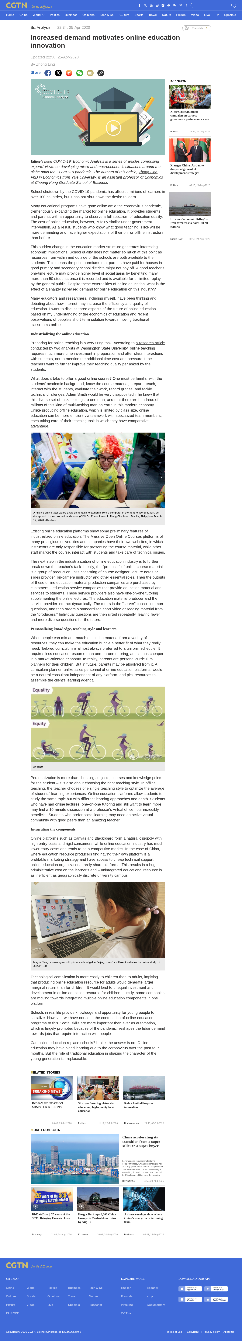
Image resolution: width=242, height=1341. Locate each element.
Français (127, 1296)
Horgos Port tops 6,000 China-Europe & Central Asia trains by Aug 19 (97, 1218)
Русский (127, 1305)
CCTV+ (126, 1313)
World (37, 15)
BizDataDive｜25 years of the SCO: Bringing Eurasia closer (51, 1216)
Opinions (88, 15)
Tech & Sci (107, 15)
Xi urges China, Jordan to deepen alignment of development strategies (187, 169)
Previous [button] (34, 478)
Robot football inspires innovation (138, 1105)
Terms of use (175, 1332)
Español (152, 1288)
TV (217, 15)
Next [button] (161, 478)
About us (228, 1332)
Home (10, 15)
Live (207, 15)
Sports (138, 15)
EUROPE (12, 1313)
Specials (230, 15)
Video (195, 15)
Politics (55, 15)
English (126, 1288)
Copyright (193, 1332)
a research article (150, 343)
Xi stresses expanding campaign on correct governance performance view (189, 115)
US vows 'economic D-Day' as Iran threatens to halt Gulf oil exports (189, 223)
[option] (98, 479)
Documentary (156, 1305)
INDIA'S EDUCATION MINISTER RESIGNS (47, 1105)
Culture (124, 15)
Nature (166, 15)
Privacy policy (211, 1332)
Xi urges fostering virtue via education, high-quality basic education (96, 1107)
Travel (153, 15)
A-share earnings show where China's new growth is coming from (143, 1218)
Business (71, 15)
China (23, 15)
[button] (127, 1095)
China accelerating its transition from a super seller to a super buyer (141, 1141)
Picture (181, 15)
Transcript (95, 1305)
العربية (151, 1296)
